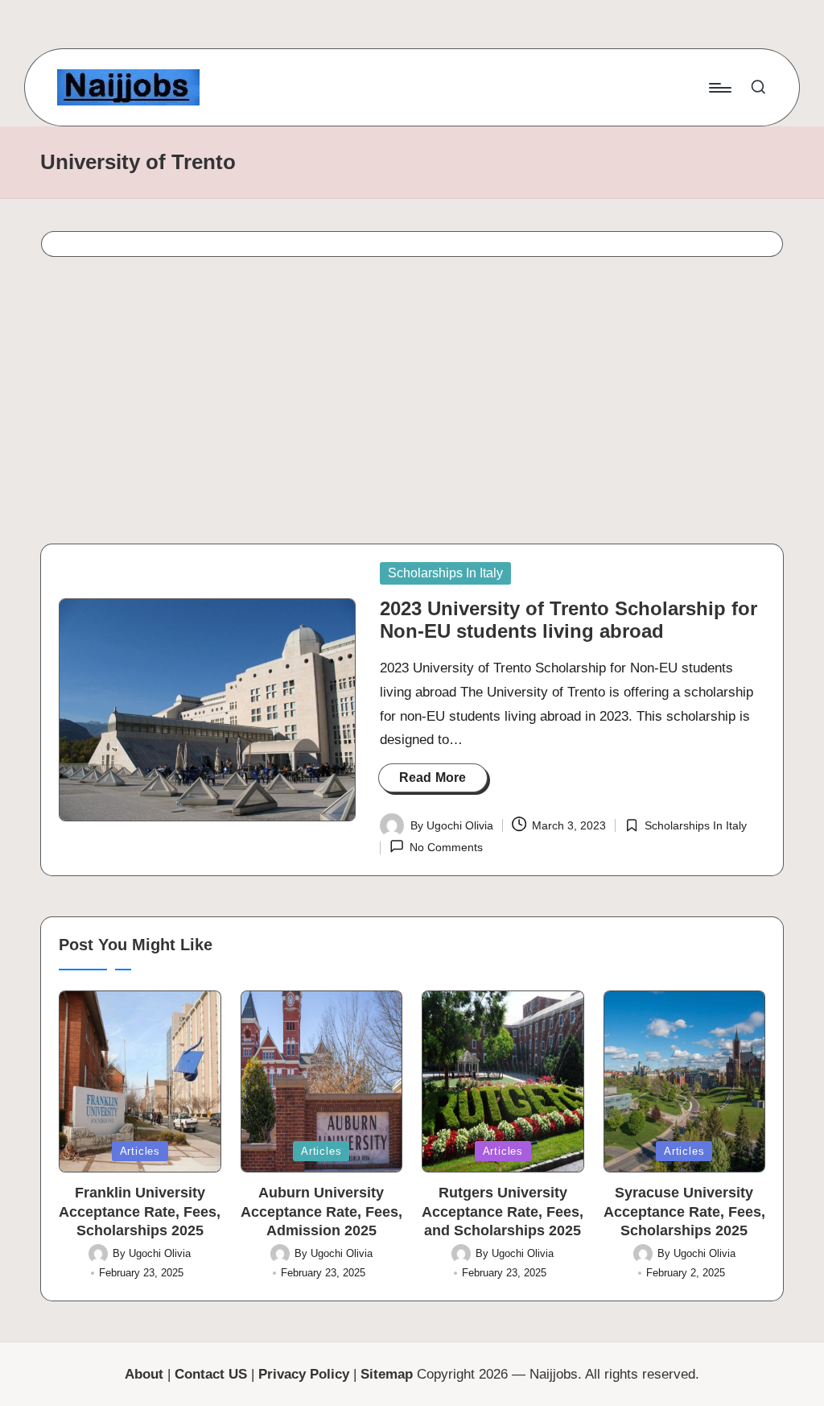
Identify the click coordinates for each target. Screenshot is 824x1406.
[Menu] (719, 87)
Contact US (211, 1374)
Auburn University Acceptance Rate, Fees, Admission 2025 (321, 1212)
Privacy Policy (303, 1374)
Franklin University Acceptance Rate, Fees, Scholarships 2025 (139, 1212)
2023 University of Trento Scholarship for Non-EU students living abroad (568, 620)
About (144, 1374)
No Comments (446, 847)
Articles (140, 1151)
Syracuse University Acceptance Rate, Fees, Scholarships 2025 (684, 1212)
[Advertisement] (412, 405)
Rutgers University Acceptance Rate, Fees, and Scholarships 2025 (502, 1212)
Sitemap (386, 1374)
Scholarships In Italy (445, 573)
